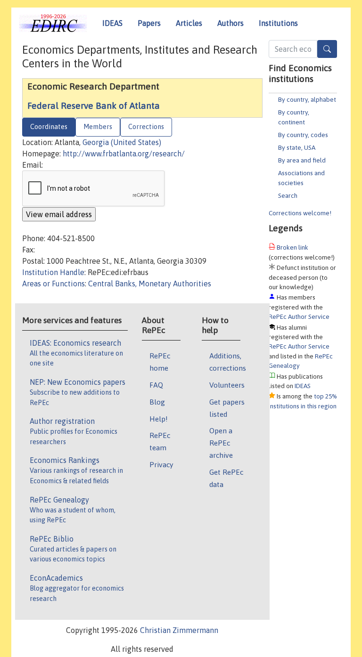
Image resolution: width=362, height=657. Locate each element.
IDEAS (112, 23)
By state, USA (296, 147)
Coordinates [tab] (48, 126)
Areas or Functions (53, 283)
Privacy (161, 464)
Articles (189, 23)
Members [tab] (97, 126)
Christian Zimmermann (179, 630)
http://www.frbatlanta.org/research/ (124, 153)
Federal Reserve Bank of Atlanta (93, 105)
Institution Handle (53, 272)
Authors (230, 23)
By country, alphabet (307, 99)
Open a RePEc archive (221, 442)
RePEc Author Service (299, 316)
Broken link (292, 247)
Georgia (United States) (121, 142)
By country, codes (303, 134)
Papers (149, 23)
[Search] (327, 49)
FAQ (156, 385)
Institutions (278, 23)
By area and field (302, 160)
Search (287, 195)
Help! (158, 418)
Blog (157, 401)
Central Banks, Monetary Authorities (149, 283)
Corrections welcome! (300, 213)
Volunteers (227, 385)
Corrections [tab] (146, 126)
